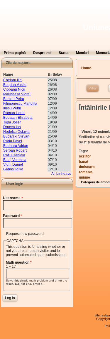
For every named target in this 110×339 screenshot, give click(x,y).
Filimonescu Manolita (20, 103)
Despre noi (42, 53)
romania (86, 172)
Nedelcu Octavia (16, 132)
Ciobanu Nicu (14, 89)
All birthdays (61, 174)
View (94, 88)
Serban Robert (15, 150)
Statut (64, 53)
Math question (19, 262)
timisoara (87, 167)
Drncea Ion (12, 127)
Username (13, 198)
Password (12, 216)
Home (86, 68)
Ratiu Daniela (14, 155)
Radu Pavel (12, 141)
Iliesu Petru (12, 108)
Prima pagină (15, 53)
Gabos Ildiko (13, 169)
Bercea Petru (13, 99)
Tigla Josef (12, 122)
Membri (82, 53)
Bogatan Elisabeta (18, 118)
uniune (84, 177)
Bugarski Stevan (16, 136)
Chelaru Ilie (12, 80)
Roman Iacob (14, 113)
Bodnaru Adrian (15, 146)
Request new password (25, 234)
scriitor (85, 156)
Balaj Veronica (14, 160)
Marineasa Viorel (17, 94)
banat (83, 162)
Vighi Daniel (13, 164)
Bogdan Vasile (14, 85)
